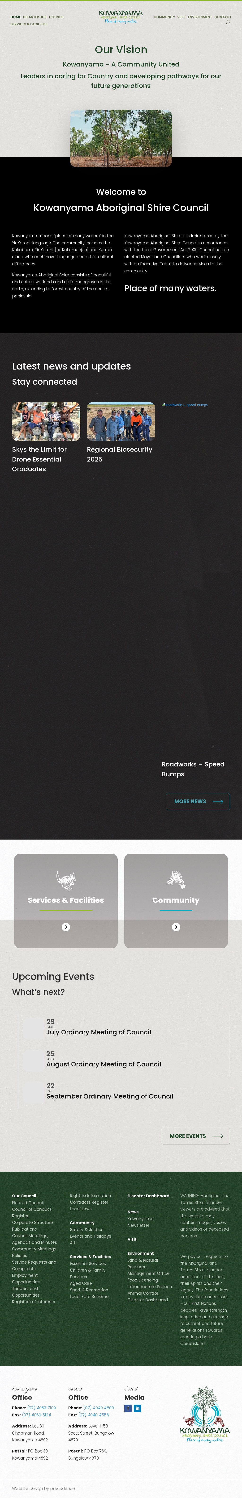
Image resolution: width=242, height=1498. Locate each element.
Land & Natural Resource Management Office (149, 1266)
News (133, 1212)
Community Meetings (34, 1249)
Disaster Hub (35, 17)
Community (164, 17)
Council (56, 17)
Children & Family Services (88, 1273)
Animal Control (143, 1293)
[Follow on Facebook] (128, 1408)
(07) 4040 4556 (93, 1415)
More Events (188, 1136)
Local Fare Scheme (89, 1296)
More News (190, 801)
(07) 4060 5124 (36, 1415)
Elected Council (28, 1203)
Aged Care (81, 1283)
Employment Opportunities (26, 1279)
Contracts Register (89, 1202)
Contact (222, 17)
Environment (200, 17)
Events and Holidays (90, 1236)
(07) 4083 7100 (41, 1408)
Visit (181, 17)
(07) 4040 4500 (98, 1408)
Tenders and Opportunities (26, 1292)
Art (73, 1243)
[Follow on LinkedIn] (137, 1408)
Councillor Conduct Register (32, 1213)
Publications (24, 1229)
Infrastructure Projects (150, 1287)
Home (16, 17)
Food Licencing (143, 1280)
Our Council (24, 1196)
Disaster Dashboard (148, 1196)
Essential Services (88, 1263)
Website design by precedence (43, 1488)
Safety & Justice (87, 1229)
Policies (19, 1255)
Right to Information (90, 1195)
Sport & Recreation (89, 1290)
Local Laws (81, 1209)
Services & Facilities (29, 24)
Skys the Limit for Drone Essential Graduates (39, 459)
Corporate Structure (32, 1222)
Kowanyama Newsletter (141, 1222)
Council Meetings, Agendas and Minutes (34, 1239)
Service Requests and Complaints (34, 1265)
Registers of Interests (33, 1302)
